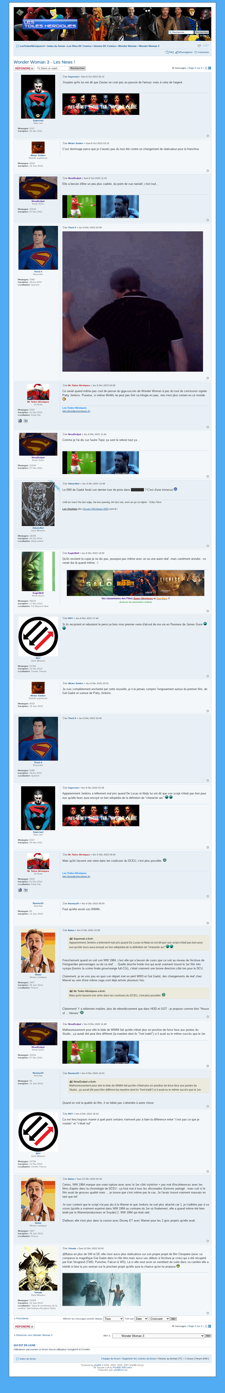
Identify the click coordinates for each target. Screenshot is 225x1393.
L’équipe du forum (110, 1358)
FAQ (171, 52)
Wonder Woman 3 (149, 46)
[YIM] (26, 421)
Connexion (203, 52)
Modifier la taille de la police (206, 45)
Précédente (22, 1318)
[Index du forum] (17, 9)
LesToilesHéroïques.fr (32, 46)
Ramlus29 (73, 903)
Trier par (129, 1318)
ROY (70, 618)
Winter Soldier (75, 143)
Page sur (195, 68)
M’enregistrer (186, 52)
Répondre (19, 67)
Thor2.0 (72, 227)
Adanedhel (74, 483)
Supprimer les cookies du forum (139, 1358)
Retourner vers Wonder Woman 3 (34, 1335)
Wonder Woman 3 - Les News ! (44, 62)
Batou (71, 930)
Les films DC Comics (79, 46)
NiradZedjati (74, 178)
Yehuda (72, 1248)
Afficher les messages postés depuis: (83, 1318)
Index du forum (56, 46)
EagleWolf (73, 553)
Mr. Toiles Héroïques (79, 385)
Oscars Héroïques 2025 (96, 509)
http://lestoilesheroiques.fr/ (76, 411)
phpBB (97, 1365)
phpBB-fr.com (120, 1370)
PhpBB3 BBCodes (122, 1367)
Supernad (73, 76)
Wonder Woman (127, 46)
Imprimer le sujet (199, 45)
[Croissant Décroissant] (163, 1318)
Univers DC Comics (105, 46)
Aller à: (107, 1335)
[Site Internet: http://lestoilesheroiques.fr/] (20, 421)
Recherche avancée (198, 35)
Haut (208, 136)
